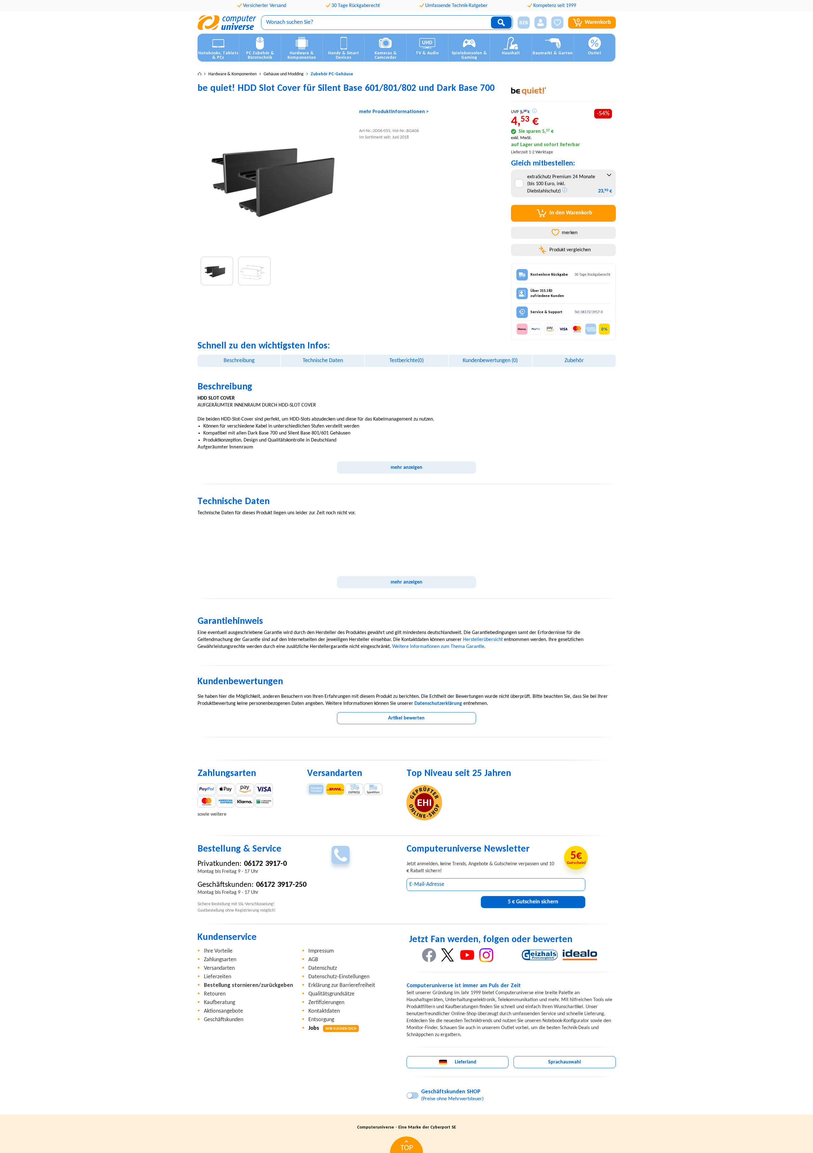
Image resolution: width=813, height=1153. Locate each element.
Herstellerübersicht (483, 639)
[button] (521, 23)
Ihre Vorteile (218, 951)
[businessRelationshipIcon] (524, 23)
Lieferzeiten (217, 977)
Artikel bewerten (406, 718)
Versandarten (219, 968)
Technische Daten (323, 361)
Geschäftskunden (223, 1020)
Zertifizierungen (326, 1003)
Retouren (214, 994)
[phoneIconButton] (341, 855)
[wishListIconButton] (557, 23)
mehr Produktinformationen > (394, 111)
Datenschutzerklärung (438, 703)
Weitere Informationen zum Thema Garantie (438, 646)
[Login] (540, 23)
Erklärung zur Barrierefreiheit (341, 985)
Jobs (332, 1028)
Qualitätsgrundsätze (331, 994)
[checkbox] (519, 183)
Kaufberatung (219, 1003)
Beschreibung (239, 361)
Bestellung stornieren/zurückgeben (248, 985)
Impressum (321, 951)
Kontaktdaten (324, 1011)
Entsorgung (321, 1020)
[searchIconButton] (501, 23)
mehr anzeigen (406, 467)
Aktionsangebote (223, 1011)
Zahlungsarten (220, 960)
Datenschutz (322, 968)
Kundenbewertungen (490, 361)
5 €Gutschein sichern (533, 902)
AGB (313, 960)
